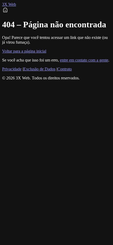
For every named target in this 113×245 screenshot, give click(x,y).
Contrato (64, 69)
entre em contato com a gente (84, 60)
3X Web (9, 4)
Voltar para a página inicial (24, 51)
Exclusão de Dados (39, 69)
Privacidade (12, 69)
